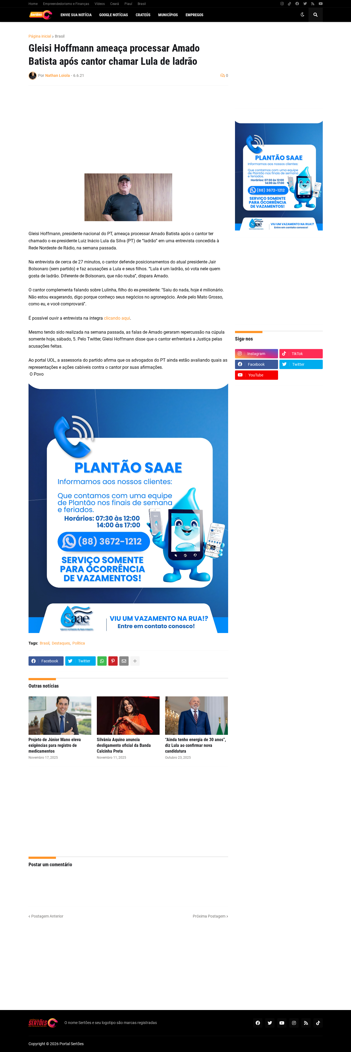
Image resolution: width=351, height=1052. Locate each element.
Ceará (114, 4)
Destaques (61, 643)
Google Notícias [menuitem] (113, 15)
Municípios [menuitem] (168, 15)
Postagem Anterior (47, 916)
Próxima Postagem (209, 916)
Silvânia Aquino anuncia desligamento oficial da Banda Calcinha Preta (124, 745)
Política (78, 643)
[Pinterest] (113, 661)
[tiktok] (289, 4)
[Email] (124, 661)
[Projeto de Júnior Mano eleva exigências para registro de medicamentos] (60, 715)
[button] (302, 15)
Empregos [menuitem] (194, 15)
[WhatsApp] (102, 661)
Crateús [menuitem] (143, 15)
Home (33, 4)
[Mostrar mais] (135, 661)
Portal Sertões (72, 1044)
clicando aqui (117, 318)
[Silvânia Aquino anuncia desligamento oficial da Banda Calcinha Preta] (128, 715)
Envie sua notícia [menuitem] (76, 15)
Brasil (142, 4)
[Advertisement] (123, 129)
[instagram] (282, 4)
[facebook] (297, 4)
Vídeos (100, 4)
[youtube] (321, 4)
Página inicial (40, 36)
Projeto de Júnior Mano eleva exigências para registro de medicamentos (55, 745)
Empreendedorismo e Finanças (66, 4)
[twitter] (305, 4)
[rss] (312, 4)
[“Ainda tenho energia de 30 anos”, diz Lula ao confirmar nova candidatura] (196, 715)
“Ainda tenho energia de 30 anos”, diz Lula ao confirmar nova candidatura (195, 745)
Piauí (128, 4)
